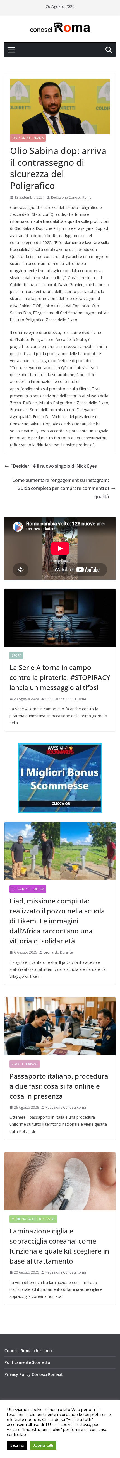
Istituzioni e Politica (28, 889)
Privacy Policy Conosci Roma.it (33, 1374)
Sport (16, 655)
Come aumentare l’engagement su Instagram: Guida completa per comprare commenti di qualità (60, 488)
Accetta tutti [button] (43, 1445)
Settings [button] (17, 1445)
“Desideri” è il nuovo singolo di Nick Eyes (54, 466)
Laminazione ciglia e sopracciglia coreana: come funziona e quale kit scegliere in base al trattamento (59, 1246)
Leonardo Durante (58, 952)
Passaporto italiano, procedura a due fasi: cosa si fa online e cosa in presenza (58, 1086)
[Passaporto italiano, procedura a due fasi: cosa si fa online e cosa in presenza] (60, 1026)
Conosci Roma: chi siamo (28, 1350)
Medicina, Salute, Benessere (33, 1219)
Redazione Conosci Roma (71, 197)
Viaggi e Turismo (25, 1064)
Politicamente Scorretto (27, 1362)
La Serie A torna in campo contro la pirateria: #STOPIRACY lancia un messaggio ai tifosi (59, 677)
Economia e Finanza (28, 138)
